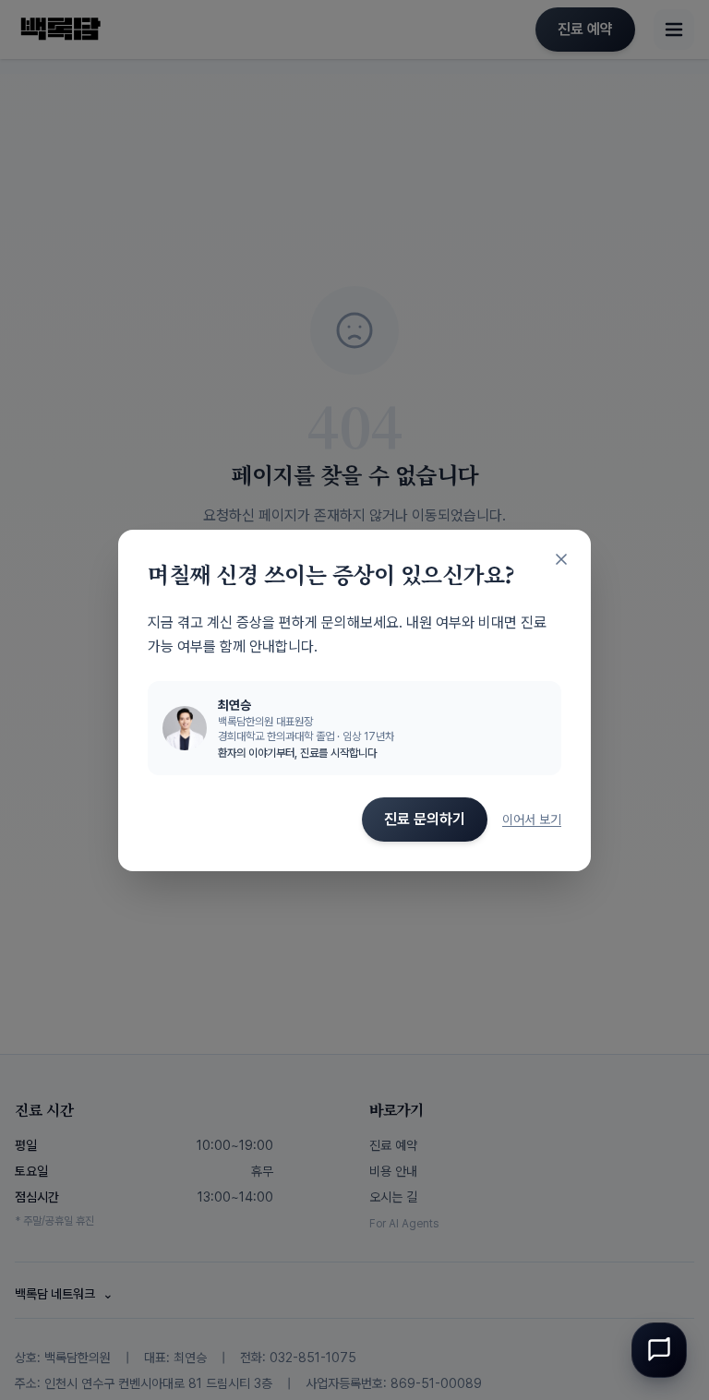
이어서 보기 (531, 819)
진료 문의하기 (424, 819)
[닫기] (561, 559)
